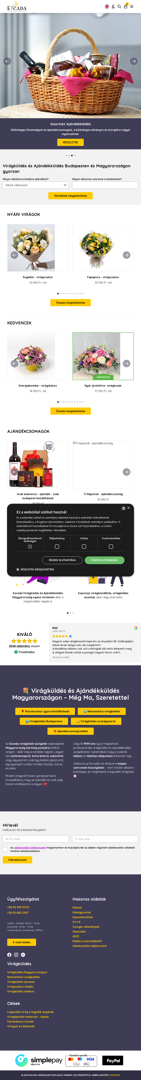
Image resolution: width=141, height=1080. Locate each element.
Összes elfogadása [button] (104, 560)
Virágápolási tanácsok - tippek (28, 1016)
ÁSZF (76, 936)
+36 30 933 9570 (18, 907)
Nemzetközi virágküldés (23, 977)
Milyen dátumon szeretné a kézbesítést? (97, 179)
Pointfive (115, 1075)
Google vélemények (86, 926)
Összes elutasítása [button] (62, 560)
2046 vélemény (19, 646)
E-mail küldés (21, 942)
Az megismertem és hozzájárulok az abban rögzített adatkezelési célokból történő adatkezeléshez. (72, 849)
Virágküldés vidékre (20, 991)
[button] (35, 569)
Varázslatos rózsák (20, 1021)
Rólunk (77, 907)
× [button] (128, 508)
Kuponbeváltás (83, 917)
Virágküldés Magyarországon (27, 972)
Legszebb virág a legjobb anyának (30, 1012)
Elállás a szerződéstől (87, 941)
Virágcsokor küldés (20, 986)
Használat (79, 931)
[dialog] (70, 540)
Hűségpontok (82, 912)
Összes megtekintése (70, 302)
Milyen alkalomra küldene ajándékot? (25, 179)
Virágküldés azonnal (21, 982)
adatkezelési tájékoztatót (30, 847)
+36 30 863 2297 (18, 912)
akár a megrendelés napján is (37, 597)
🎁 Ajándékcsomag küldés (70, 731)
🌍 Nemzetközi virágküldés (101, 711)
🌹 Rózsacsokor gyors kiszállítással (45, 711)
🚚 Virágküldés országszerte (96, 721)
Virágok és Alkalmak (21, 1026)
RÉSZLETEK (70, 142)
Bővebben (60, 530)
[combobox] (123, 508)
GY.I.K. (77, 922)
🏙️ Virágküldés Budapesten (43, 721)
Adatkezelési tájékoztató (90, 946)
